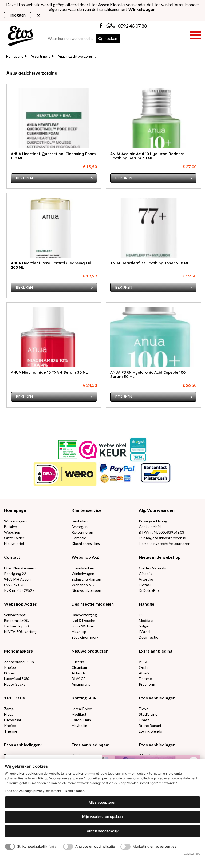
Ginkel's (145, 573)
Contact (12, 557)
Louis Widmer (83, 626)
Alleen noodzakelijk (103, 831)
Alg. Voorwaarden (157, 510)
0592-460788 (15, 584)
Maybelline (80, 725)
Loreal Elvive (82, 708)
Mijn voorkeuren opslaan (102, 816)
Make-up (79, 631)
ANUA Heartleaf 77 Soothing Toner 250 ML (149, 263)
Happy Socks (14, 684)
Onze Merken (83, 568)
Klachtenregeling (86, 543)
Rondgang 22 (15, 573)
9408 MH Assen (17, 579)
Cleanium (79, 667)
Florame (145, 678)
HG (141, 615)
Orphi (143, 667)
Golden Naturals (152, 568)
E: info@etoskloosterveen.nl (162, 538)
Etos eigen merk (85, 637)
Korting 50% (84, 697)
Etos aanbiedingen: (157, 697)
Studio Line (148, 714)
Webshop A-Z (85, 557)
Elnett (144, 720)
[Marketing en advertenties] (125, 847)
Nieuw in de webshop (160, 557)
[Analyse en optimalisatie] (68, 847)
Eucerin (78, 661)
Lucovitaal (12, 720)
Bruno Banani (150, 725)
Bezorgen (80, 526)
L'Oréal (144, 631)
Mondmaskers (18, 650)
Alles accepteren (102, 802)
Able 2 (144, 673)
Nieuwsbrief (14, 543)
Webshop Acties (20, 603)
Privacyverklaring (153, 521)
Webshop (12, 532)
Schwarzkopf (14, 615)
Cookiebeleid (150, 526)
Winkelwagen (15, 521)
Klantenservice (86, 510)
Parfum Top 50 (16, 626)
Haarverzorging (84, 615)
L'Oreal (9, 673)
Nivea (8, 714)
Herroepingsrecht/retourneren (164, 543)
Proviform (147, 684)
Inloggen (18, 14)
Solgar (144, 626)
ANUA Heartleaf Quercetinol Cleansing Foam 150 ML (53, 155)
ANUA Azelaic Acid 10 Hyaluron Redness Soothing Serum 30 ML (147, 155)
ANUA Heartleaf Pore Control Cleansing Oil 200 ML (51, 265)
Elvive (143, 708)
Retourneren (82, 532)
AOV (143, 661)
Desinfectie (148, 637)
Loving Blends (150, 731)
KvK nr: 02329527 (19, 590)
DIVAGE (79, 678)
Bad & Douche (83, 620)
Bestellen (80, 521)
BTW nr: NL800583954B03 (161, 532)
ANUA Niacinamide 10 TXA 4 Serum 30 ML (49, 372)
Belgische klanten (86, 579)
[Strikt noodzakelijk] (10, 847)
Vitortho (146, 579)
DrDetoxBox (149, 590)
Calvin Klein (81, 720)
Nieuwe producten (90, 650)
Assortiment (40, 56)
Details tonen (75, 791)
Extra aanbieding (155, 650)
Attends (79, 673)
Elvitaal (145, 584)
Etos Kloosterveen (20, 568)
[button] (195, 34)
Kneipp (10, 667)
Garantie (79, 538)
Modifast (146, 620)
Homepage (14, 56)
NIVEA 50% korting (20, 631)
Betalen (10, 526)
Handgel (147, 603)
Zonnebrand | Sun (19, 661)
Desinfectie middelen (93, 603)
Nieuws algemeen (86, 590)
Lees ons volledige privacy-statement (33, 791)
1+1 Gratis (14, 697)
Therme (10, 731)
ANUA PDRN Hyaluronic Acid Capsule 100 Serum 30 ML (148, 374)
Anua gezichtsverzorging (77, 56)
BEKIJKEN (24, 178)
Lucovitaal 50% (16, 678)
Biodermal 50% (16, 620)
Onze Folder (14, 538)
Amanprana (81, 684)
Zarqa (9, 708)
